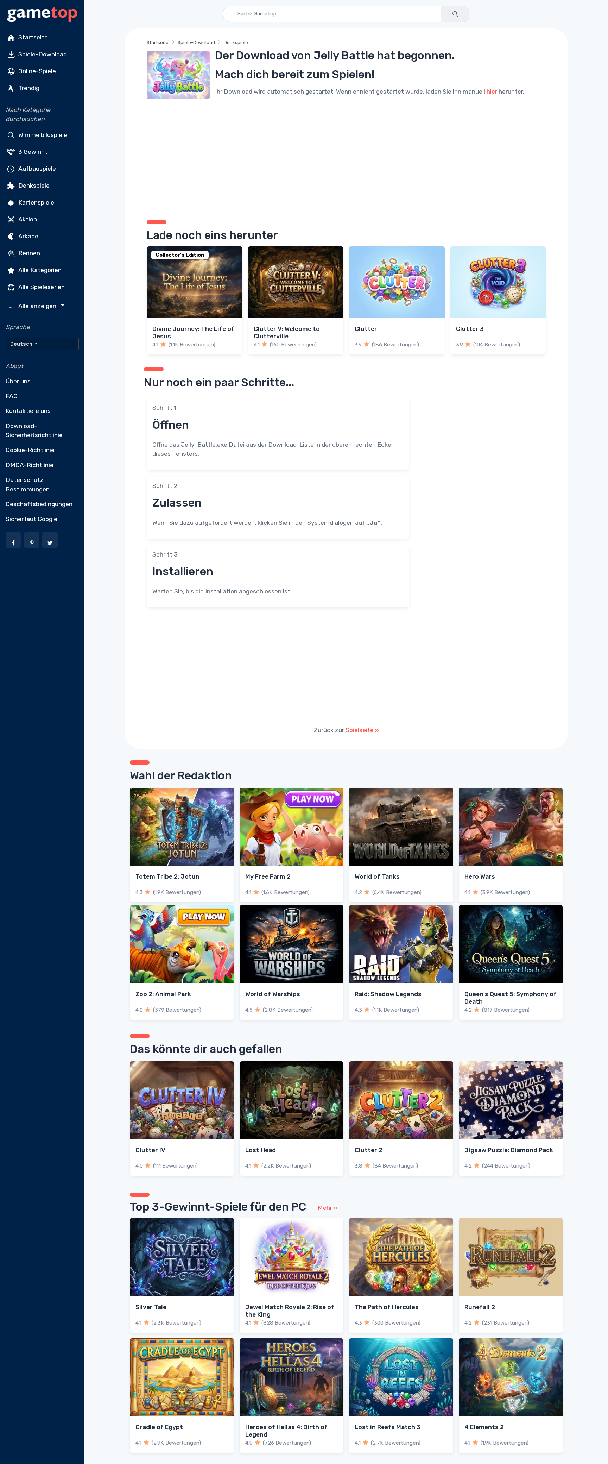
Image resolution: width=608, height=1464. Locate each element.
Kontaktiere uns (28, 410)
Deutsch (21, 344)
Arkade (27, 235)
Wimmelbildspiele (42, 134)
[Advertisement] (346, 156)
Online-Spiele (36, 71)
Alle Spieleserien (41, 286)
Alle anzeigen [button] (33, 306)
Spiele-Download (42, 54)
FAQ (12, 396)
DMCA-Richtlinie (29, 465)
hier (492, 91)
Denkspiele (33, 185)
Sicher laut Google (31, 518)
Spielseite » (362, 730)
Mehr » (327, 1207)
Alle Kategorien (39, 269)
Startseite (32, 37)
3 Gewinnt (32, 151)
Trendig (28, 88)
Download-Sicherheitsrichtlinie (34, 430)
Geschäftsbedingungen (39, 504)
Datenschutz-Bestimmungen (28, 484)
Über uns (18, 381)
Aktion (27, 218)
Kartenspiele (35, 202)
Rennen (28, 252)
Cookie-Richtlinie (30, 449)
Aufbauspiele (36, 168)
